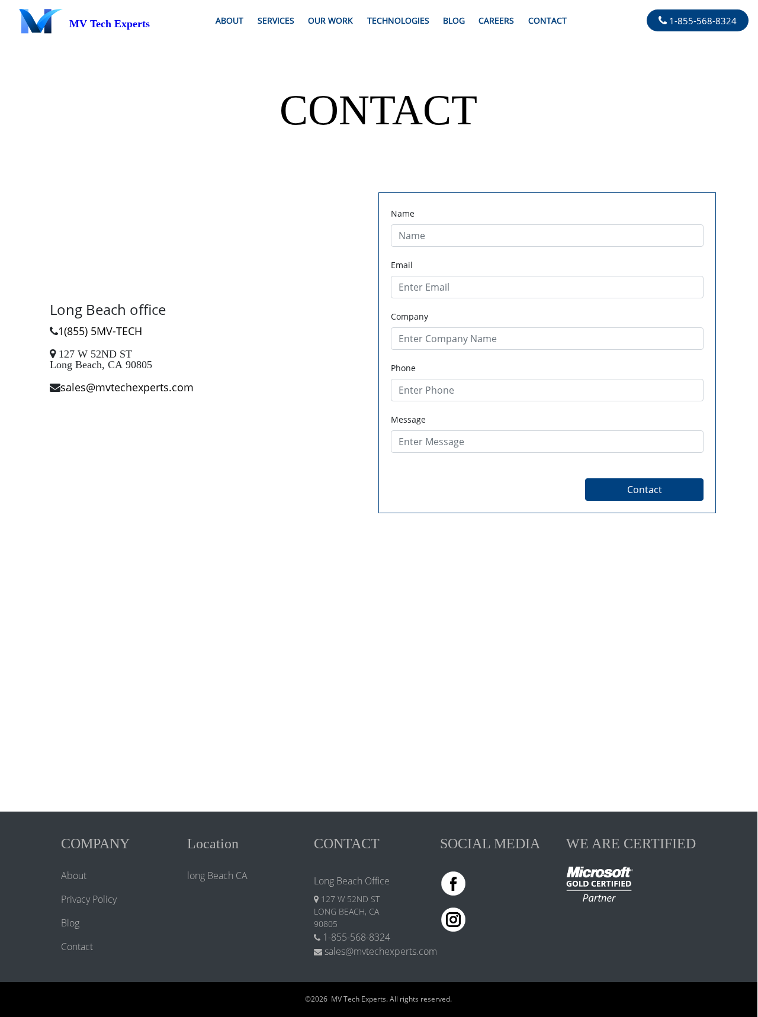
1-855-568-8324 (702, 21)
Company (409, 316)
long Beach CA (217, 875)
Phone (403, 368)
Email (402, 265)
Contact (547, 20)
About (229, 20)
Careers (496, 20)
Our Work (330, 20)
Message (408, 419)
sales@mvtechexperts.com (127, 387)
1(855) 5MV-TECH (100, 331)
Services (276, 20)
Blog (454, 20)
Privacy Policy (89, 899)
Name (403, 213)
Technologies (398, 20)
